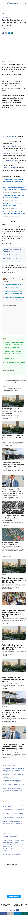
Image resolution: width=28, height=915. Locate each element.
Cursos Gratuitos (9, 765)
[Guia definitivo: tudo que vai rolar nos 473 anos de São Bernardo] (13, 427)
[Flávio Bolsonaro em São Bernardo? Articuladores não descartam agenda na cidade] (13, 481)
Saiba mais (13, 910)
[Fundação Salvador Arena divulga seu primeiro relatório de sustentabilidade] (13, 454)
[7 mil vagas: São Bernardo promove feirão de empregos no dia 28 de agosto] (14, 598)
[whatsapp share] (12, 33)
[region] (14, 48)
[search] (25, 3)
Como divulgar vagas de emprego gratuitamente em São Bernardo (13, 180)
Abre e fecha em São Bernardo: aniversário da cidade (12, 204)
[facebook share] (3, 33)
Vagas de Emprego (9, 168)
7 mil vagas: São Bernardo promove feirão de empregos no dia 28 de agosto (14, 188)
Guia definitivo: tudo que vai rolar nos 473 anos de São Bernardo (14, 196)
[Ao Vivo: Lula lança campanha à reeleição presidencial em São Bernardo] (13, 507)
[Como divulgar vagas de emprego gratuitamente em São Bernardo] (13, 401)
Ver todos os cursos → (8, 370)
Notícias (4, 8)
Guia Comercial (8, 153)
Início (3, 12)
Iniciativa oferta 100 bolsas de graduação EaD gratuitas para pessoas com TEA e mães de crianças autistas (14, 776)
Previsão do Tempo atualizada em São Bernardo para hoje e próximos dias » (15, 381)
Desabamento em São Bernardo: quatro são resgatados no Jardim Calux (12, 545)
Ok (17, 910)
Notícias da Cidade (9, 136)
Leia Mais (17, 587)
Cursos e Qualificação (10, 160)
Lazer (17, 8)
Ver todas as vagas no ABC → (10, 305)
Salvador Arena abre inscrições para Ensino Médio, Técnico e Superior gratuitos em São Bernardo (14, 345)
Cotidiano (11, 8)
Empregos (24, 8)
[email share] (6, 33)
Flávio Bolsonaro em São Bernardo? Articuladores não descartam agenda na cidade (12, 491)
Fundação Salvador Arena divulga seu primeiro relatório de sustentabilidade (14, 212)
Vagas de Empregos (10, 802)
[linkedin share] (9, 33)
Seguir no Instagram (14, 896)
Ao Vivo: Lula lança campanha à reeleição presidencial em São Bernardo (13, 518)
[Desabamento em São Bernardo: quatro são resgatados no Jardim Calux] (13, 534)
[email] (10, 913)
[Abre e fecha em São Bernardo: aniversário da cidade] (14, 665)
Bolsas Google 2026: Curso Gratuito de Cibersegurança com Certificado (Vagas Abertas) (12, 790)
